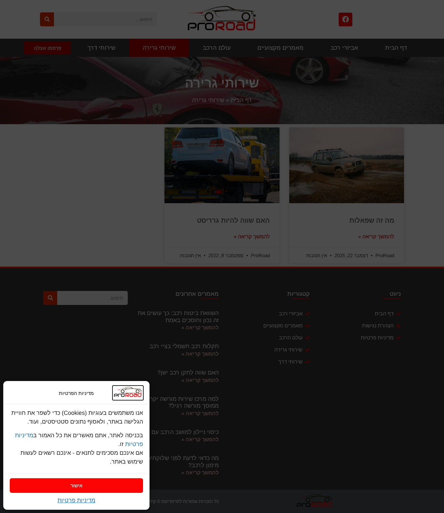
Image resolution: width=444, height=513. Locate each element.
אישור (77, 485)
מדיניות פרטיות (76, 500)
